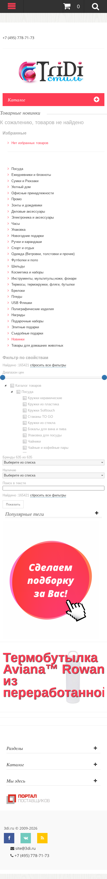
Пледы (16, 297)
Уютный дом (21, 187)
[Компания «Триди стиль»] (53, 71)
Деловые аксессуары (28, 211)
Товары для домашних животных (37, 345)
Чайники (34, 441)
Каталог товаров (28, 386)
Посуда (17, 169)
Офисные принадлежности (32, 193)
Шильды (18, 266)
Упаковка (18, 230)
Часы (15, 224)
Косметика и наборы (27, 272)
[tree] (53, 417)
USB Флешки (21, 303)
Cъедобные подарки (27, 333)
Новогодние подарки (27, 236)
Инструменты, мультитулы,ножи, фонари (43, 278)
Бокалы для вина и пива (47, 429)
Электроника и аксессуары (32, 217)
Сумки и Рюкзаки (24, 181)
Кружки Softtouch (41, 410)
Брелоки (18, 291)
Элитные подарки (25, 327)
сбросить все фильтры (48, 365)
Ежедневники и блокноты (31, 175)
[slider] (104, 377)
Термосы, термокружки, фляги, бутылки (43, 284)
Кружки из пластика (43, 404)
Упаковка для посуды (45, 435)
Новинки (17, 339)
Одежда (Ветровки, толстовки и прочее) (43, 254)
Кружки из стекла (41, 423)
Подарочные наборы (27, 321)
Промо (16, 199)
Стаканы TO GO (40, 417)
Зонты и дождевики (26, 205)
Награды (18, 315)
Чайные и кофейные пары (48, 448)
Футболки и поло (24, 260)
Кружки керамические (45, 398)
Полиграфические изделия (32, 309)
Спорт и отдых (22, 248)
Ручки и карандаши (26, 242)
